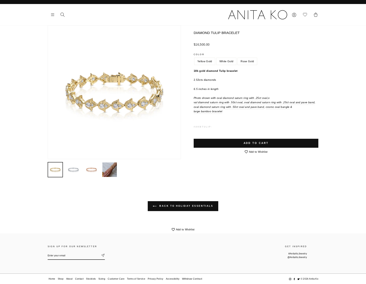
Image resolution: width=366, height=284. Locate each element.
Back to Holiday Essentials (185, 206)
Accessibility (173, 279)
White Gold (226, 61)
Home (52, 279)
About (69, 279)
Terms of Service (136, 279)
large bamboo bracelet (208, 111)
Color (199, 54)
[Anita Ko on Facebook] (294, 279)
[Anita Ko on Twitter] (298, 279)
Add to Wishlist (258, 151)
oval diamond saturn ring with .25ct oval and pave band (279, 102)
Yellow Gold (204, 61)
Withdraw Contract (192, 279)
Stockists (91, 279)
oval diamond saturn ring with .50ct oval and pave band (229, 106)
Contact (79, 279)
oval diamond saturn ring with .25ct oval (242, 97)
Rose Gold (247, 61)
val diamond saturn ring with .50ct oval (218, 102)
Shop (60, 279)
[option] (114, 92)
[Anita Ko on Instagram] (290, 279)
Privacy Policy (155, 279)
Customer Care (116, 279)
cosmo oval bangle (278, 106)
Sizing (101, 279)
